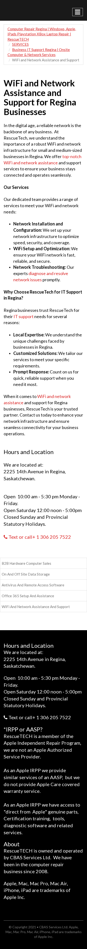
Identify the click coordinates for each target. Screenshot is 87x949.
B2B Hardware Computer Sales (26, 563)
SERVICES (20, 44)
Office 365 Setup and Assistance (28, 596)
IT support (24, 316)
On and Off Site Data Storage (26, 574)
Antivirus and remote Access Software (33, 585)
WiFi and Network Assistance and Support (36, 606)
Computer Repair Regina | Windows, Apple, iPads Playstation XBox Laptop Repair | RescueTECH (41, 34)
